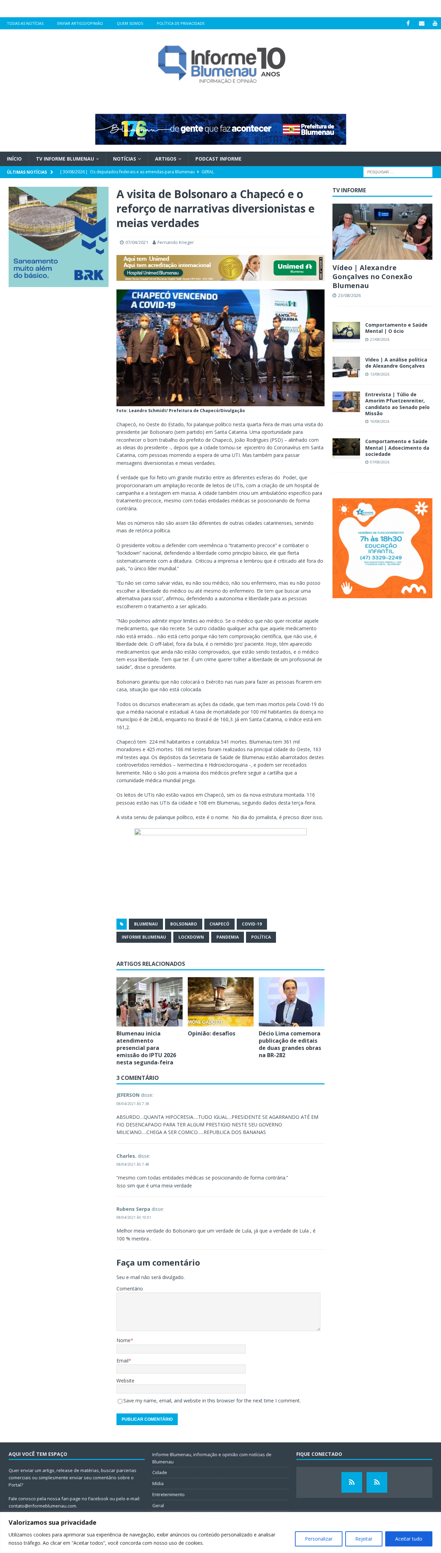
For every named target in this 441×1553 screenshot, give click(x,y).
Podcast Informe (218, 158)
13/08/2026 (379, 374)
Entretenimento (168, 1494)
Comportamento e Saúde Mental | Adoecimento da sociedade (397, 447)
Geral (158, 1505)
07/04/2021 (136, 242)
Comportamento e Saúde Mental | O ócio (396, 327)
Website (125, 1380)
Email (122, 1360)
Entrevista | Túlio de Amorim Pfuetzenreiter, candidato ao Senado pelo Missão (397, 404)
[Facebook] (408, 23)
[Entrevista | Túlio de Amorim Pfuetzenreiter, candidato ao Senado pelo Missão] (346, 401)
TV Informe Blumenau (65, 158)
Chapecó (219, 924)
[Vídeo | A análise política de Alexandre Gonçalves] (346, 367)
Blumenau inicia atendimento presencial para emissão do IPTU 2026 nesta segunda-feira (146, 1048)
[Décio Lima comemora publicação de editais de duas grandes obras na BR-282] (292, 1002)
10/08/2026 (379, 421)
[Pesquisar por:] (397, 171)
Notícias (124, 158)
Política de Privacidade (181, 23)
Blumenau (146, 924)
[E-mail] (422, 23)
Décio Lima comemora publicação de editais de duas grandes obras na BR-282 (290, 1044)
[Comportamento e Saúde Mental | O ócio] (346, 332)
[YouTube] (435, 23)
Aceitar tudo (408, 1538)
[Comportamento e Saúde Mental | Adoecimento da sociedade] (346, 448)
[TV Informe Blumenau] (351, 1482)
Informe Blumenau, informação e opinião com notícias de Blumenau (211, 1458)
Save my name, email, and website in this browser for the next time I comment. (212, 1400)
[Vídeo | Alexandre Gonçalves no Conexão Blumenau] (382, 232)
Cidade (159, 1472)
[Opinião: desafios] (221, 1002)
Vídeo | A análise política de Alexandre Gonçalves (396, 362)
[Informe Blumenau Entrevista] (377, 1482)
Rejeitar (363, 1538)
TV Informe (349, 190)
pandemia (227, 937)
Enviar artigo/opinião (80, 23)
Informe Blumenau (144, 937)
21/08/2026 (379, 339)
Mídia (158, 1483)
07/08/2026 (379, 461)
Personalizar (318, 1538)
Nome (123, 1340)
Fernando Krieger (175, 242)
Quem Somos (130, 23)
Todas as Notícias (25, 23)
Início (14, 158)
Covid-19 (252, 924)
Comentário (129, 1288)
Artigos (165, 158)
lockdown (191, 937)
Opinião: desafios (211, 1033)
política (261, 937)
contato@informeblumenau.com (42, 1506)
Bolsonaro (183, 924)
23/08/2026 (349, 295)
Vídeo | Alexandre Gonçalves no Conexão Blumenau (372, 276)
